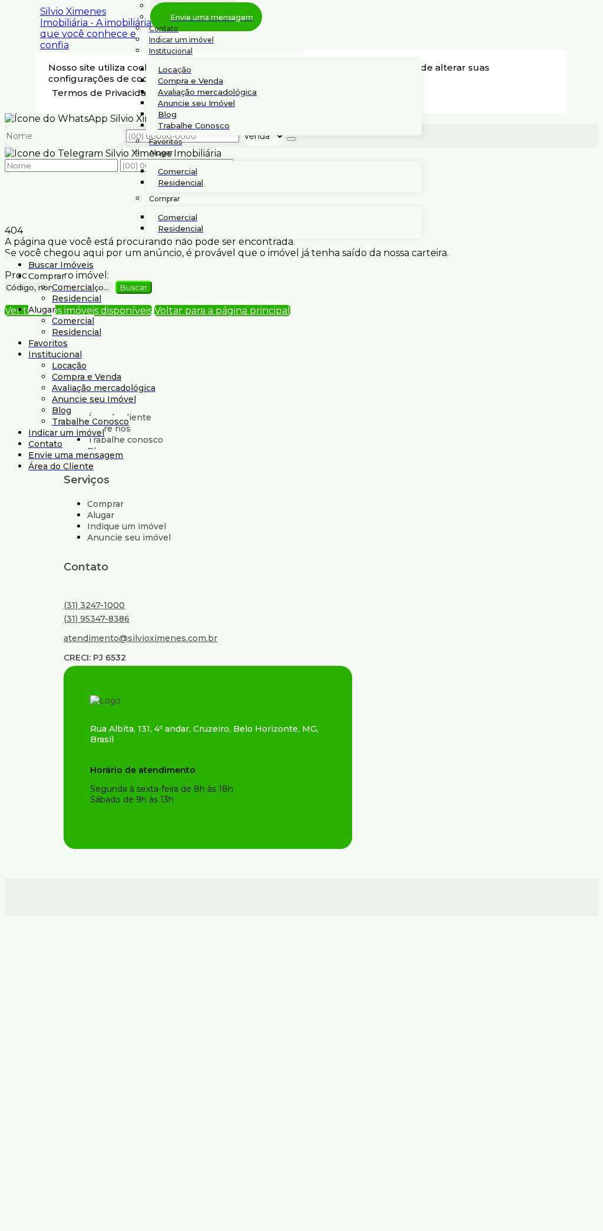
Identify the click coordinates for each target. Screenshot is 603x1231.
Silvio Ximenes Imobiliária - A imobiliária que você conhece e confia (95, 28)
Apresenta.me (85, 895)
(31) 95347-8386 (97, 618)
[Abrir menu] (8, 253)
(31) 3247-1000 (94, 605)
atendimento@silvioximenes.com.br (140, 638)
